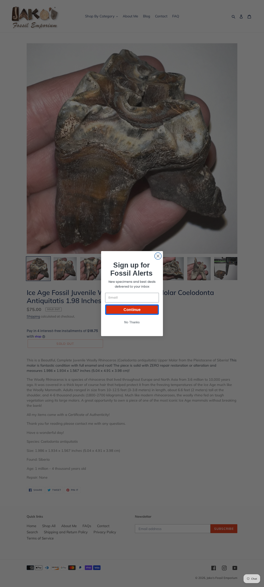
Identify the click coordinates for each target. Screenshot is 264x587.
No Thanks (132, 322)
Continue (132, 310)
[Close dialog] (158, 256)
